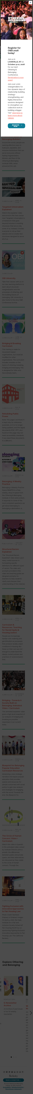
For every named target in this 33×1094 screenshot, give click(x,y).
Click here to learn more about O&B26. (15, 115)
